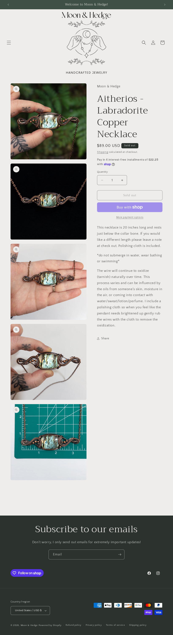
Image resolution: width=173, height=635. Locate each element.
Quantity (102, 171)
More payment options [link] (129, 217)
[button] (9, 42)
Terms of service (115, 625)
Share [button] (105, 338)
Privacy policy (94, 625)
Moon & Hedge (30, 625)
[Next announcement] (164, 4)
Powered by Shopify (50, 625)
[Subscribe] (119, 554)
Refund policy (73, 625)
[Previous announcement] (8, 4)
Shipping (102, 152)
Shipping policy (138, 625)
